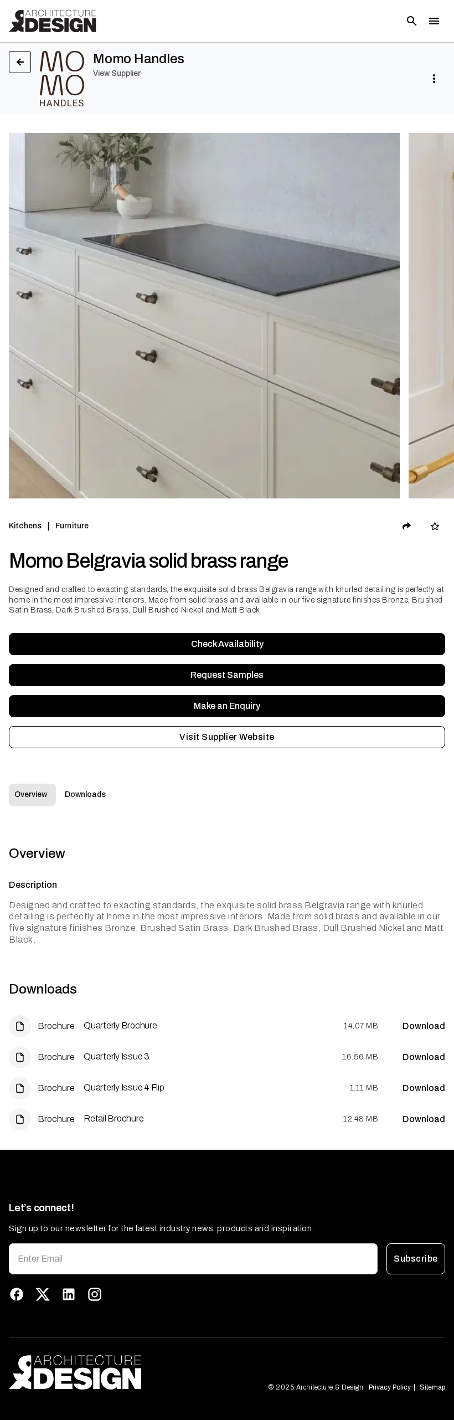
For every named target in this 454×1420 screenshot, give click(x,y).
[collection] (435, 526)
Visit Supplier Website (226, 737)
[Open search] (412, 21)
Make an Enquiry (227, 706)
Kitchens (25, 526)
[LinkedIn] (68, 1294)
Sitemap (432, 1387)
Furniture (72, 526)
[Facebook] (16, 1294)
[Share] (407, 526)
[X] (42, 1294)
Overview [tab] (30, 794)
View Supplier (117, 73)
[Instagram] (94, 1294)
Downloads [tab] (85, 794)
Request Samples (227, 675)
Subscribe (415, 1258)
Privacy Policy (390, 1387)
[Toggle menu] (434, 21)
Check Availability (227, 644)
